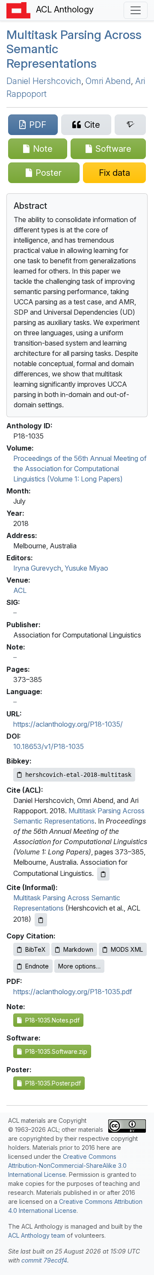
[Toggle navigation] (136, 10)
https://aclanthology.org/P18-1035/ (68, 724)
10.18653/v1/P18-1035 (48, 746)
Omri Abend (108, 81)
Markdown (78, 949)
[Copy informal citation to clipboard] (41, 919)
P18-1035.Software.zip (54, 1051)
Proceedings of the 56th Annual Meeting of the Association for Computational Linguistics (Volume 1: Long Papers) (80, 468)
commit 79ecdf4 (44, 1260)
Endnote (37, 966)
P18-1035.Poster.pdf (51, 1083)
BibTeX (35, 949)
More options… (79, 966)
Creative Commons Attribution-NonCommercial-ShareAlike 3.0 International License (67, 1165)
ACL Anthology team (36, 1235)
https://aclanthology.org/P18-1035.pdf (72, 991)
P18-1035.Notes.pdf (51, 1020)
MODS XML (127, 949)
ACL (20, 590)
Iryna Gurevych (37, 568)
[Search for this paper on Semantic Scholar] (130, 124)
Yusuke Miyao (86, 568)
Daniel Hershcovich (43, 81)
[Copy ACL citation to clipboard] (103, 874)
